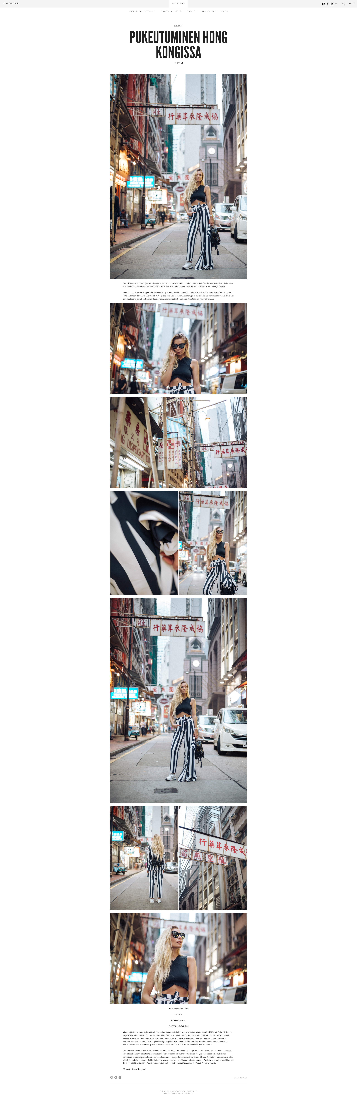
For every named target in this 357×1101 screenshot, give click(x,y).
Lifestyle (150, 11)
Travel (165, 11)
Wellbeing (208, 11)
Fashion (133, 11)
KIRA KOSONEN (11, 4)
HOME (178, 11)
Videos (224, 11)
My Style (178, 63)
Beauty (192, 11)
